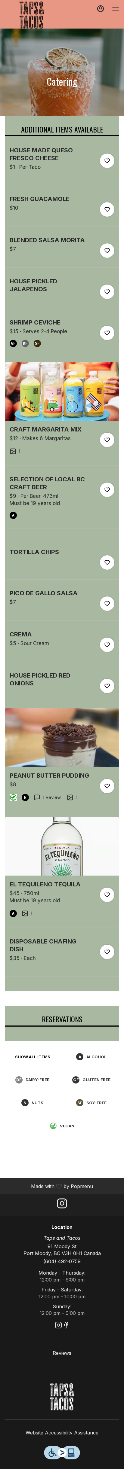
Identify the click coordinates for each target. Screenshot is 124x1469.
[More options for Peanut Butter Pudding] (107, 786)
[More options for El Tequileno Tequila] (107, 895)
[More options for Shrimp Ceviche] (107, 333)
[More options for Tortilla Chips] (107, 562)
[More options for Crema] (107, 645)
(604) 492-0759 (62, 1261)
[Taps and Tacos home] (32, 15)
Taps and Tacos (62, 1396)
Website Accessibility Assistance (62, 1433)
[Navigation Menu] (115, 9)
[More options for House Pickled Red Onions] (107, 686)
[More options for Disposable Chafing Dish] (107, 952)
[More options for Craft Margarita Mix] (107, 440)
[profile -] (100, 8)
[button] (62, 165)
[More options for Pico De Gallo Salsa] (107, 603)
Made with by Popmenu (49, 1186)
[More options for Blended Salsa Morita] (107, 250)
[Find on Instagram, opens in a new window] (62, 1205)
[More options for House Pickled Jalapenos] (107, 292)
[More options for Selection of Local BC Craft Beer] (107, 490)
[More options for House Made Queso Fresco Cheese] (107, 161)
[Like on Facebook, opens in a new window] (65, 1326)
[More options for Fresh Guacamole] (107, 209)
